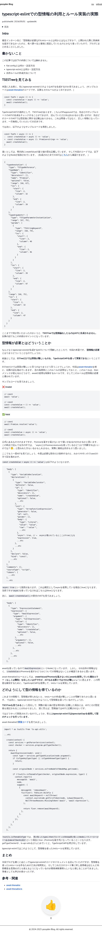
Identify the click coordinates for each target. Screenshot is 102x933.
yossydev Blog (6, 4)
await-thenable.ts (14, 889)
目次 (6, 27)
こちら (65, 155)
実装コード (23, 722)
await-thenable (15, 90)
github (99, 4)
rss (92, 4)
